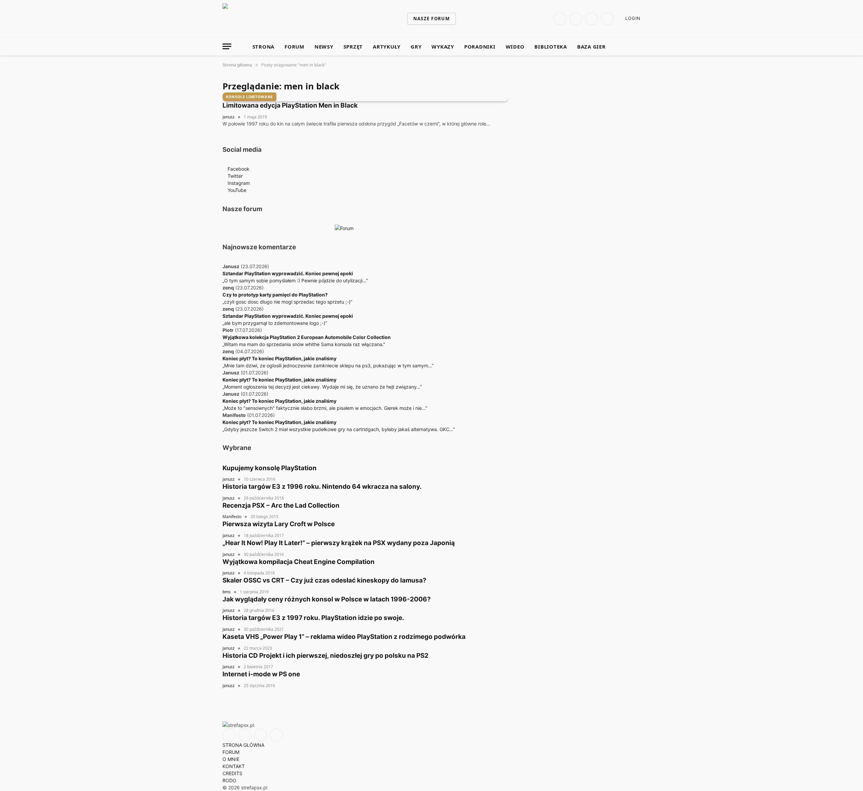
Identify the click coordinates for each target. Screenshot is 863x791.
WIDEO (515, 46)
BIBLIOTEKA (550, 46)
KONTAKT (233, 766)
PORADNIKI (480, 46)
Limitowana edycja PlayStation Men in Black (290, 105)
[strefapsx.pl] (305, 18)
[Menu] (226, 46)
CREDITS (232, 773)
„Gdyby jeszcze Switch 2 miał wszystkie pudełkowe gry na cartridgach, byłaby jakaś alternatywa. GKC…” (338, 429)
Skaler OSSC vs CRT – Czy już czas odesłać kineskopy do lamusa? (324, 580)
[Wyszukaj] (638, 46)
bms (226, 592)
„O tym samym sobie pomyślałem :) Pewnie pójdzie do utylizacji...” (295, 280)
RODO (229, 780)
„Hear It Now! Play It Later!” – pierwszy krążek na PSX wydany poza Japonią (338, 543)
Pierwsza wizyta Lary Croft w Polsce (278, 524)
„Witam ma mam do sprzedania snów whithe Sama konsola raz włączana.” (303, 344)
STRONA (263, 46)
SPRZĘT (353, 46)
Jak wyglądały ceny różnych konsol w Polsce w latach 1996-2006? (326, 599)
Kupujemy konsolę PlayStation (269, 468)
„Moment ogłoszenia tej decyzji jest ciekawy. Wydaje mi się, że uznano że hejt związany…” (322, 387)
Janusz (228, 117)
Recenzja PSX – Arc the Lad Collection (280, 505)
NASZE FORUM (431, 19)
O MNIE (230, 759)
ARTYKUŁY (386, 46)
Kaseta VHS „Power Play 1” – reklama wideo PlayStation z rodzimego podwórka (344, 637)
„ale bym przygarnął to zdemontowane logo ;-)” (274, 323)
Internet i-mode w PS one (261, 674)
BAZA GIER (591, 46)
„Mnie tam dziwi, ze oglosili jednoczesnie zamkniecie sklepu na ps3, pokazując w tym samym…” (328, 365)
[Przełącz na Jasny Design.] (628, 46)
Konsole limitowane (249, 96)
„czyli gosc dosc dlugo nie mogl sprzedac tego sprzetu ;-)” (287, 302)
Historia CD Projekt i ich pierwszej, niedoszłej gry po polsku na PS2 (325, 655)
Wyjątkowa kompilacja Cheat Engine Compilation (298, 562)
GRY (416, 46)
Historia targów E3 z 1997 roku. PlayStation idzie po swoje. (313, 618)
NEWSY (324, 46)
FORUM (294, 46)
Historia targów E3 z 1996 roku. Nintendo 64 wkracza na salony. (322, 486)
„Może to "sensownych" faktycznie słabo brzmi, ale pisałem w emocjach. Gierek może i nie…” (324, 408)
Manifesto (231, 516)
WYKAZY (443, 46)
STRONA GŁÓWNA (243, 745)
